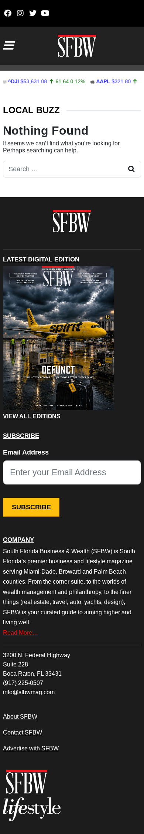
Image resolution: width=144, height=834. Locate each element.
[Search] (131, 169)
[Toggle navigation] (8, 45)
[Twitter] (32, 13)
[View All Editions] (58, 338)
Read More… (20, 632)
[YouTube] (45, 13)
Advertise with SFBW (31, 748)
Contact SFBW (22, 732)
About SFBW (20, 716)
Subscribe (31, 507)
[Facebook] (7, 13)
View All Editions (32, 416)
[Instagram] (20, 13)
